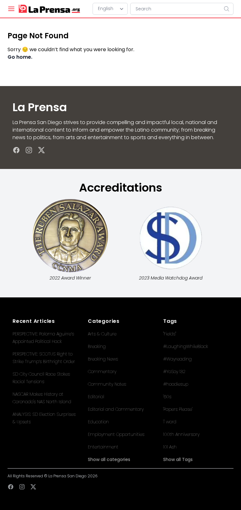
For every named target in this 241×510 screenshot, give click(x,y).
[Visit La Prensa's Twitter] (41, 150)
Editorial (96, 396)
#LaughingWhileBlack (185, 346)
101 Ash (170, 447)
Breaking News (103, 359)
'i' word (169, 422)
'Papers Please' (177, 409)
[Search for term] (228, 9)
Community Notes (107, 384)
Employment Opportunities (116, 434)
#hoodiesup (175, 384)
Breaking (97, 346)
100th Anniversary (181, 434)
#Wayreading (177, 359)
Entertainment (103, 447)
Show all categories (109, 459)
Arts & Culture (102, 334)
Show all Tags (178, 459)
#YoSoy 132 (174, 371)
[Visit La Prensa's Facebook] (16, 150)
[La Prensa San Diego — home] (49, 9)
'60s (167, 396)
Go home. (20, 57)
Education (98, 422)
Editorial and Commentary (116, 409)
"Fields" (169, 334)
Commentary (102, 371)
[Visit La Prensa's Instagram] (29, 150)
